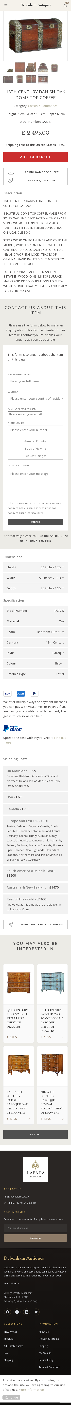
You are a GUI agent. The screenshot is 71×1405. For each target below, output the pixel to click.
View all (35, 1134)
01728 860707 (12, 1202)
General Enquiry (35, 441)
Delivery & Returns (49, 1338)
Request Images (35, 456)
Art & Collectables (13, 1346)
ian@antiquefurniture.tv (16, 1196)
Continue (11, 1397)
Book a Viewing (35, 448)
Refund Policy (46, 1360)
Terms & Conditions (49, 1367)
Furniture (9, 1338)
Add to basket (35, 157)
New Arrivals (10, 1331)
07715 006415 (28, 1202)
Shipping (8, 1360)
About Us (44, 1331)
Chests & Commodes (42, 106)
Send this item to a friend (42, 924)
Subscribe (35, 1238)
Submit (35, 522)
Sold (6, 1352)
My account (45, 1352)
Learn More (10, 1283)
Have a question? (41, 180)
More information (31, 1390)
